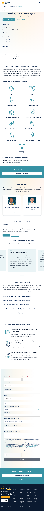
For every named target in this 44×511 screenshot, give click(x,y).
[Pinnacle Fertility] (6, 3)
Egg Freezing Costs (22, 491)
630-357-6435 (7, 32)
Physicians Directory (35, 493)
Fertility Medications (12, 117)
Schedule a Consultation (21, 173)
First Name (7, 376)
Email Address (7, 389)
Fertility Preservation (32, 129)
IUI (32, 94)
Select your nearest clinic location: (12, 418)
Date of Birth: (7, 383)
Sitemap (20, 507)
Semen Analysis (32, 105)
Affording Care (22, 489)
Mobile (6, 395)
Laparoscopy (11, 140)
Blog (27, 496)
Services (14, 489)
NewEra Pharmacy (35, 497)
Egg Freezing (15, 493)
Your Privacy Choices (21, 506)
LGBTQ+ (22, 152)
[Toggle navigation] (42, 2)
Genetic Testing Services (32, 117)
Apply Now (6, 235)
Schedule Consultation (8, 19)
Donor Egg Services (11, 129)
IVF (12, 94)
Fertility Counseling (29, 491)
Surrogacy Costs (22, 493)
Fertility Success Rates (29, 494)
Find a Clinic (5, 6)
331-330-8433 (7, 27)
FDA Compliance (15, 507)
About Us (35, 489)
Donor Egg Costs (21, 496)
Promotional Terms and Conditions (28, 446)
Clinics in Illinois (13, 6)
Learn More (11, 212)
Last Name (25, 376)
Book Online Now (5, 496)
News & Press (36, 499)
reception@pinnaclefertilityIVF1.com (12, 29)
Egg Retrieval (11, 105)
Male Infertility (15, 495)
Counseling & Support (32, 140)
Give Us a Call (21, 479)
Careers (35, 495)
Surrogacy (14, 499)
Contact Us (35, 501)
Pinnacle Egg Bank (15, 497)
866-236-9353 (5, 491)
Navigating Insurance (22, 502)
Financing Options (21, 499)
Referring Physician (28, 499)
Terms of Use (34, 445)
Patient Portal (20, 19)
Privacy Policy (8, 446)
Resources (28, 489)
